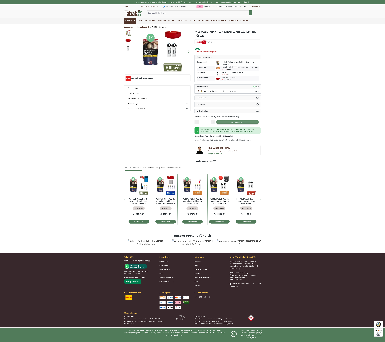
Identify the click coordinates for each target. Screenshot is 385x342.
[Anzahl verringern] (197, 122)
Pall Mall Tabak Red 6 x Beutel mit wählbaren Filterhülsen (192, 201)
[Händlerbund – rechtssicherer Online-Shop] (180, 318)
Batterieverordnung (166, 281)
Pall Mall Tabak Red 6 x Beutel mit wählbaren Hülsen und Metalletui (165, 201)
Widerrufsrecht (164, 269)
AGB (161, 273)
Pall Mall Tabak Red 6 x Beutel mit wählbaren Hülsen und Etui (138, 201)
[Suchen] (250, 12)
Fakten (197, 285)
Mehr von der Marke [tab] (133, 168)
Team (196, 265)
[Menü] (382, 322)
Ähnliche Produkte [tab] (174, 168)
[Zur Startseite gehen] (133, 13)
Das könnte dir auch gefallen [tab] (154, 168)
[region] (192, 199)
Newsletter (256, 6)
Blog (126, 6)
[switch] (378, 334)
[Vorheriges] (135, 51)
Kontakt (197, 273)
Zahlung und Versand (167, 277)
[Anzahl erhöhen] (213, 122)
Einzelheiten (138, 222)
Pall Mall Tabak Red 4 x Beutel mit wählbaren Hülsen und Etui (219, 201)
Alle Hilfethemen (201, 269)
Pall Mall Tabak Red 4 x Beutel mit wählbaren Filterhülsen (246, 201)
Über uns (198, 261)
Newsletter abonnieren (203, 277)
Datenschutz (164, 265)
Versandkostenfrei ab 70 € (148, 6)
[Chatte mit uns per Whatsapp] (139, 266)
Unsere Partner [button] (131, 313)
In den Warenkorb (237, 122)
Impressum (163, 261)
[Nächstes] (188, 51)
